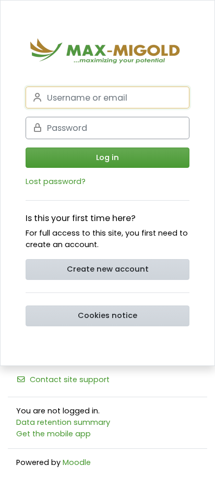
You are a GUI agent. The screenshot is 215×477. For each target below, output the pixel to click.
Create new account (108, 269)
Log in (107, 157)
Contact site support (70, 379)
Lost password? (56, 181)
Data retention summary (63, 422)
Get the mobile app (53, 434)
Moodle (77, 462)
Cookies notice (107, 315)
